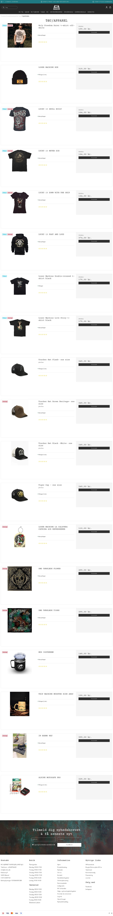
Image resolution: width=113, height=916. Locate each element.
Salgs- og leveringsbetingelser (66, 891)
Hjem (59, 864)
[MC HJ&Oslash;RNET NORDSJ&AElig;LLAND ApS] (56, 7)
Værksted (90, 12)
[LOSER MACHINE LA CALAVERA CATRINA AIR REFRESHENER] (20, 543)
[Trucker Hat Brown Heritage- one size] (20, 417)
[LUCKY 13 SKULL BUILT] (20, 125)
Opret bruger (61, 899)
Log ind (59, 896)
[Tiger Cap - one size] (20, 501)
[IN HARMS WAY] (20, 751)
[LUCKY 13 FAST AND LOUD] (20, 250)
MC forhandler (61, 888)
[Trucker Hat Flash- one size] (20, 375)
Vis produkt (94, 32)
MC (47, 12)
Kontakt (59, 875)
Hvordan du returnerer (64, 894)
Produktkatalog (62, 867)
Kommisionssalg (80, 12)
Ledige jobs (60, 886)
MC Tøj (21, 12)
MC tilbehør (35, 12)
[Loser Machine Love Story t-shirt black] (20, 334)
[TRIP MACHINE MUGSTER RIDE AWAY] (20, 710)
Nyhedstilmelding (62, 902)
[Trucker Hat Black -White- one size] (20, 459)
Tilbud (43, 12)
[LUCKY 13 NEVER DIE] (20, 167)
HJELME (27, 12)
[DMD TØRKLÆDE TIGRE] (20, 626)
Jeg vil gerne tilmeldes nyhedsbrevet (44, 844)
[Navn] (44, 839)
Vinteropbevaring (56, 12)
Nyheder (60, 870)
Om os (59, 872)
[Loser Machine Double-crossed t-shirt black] (20, 292)
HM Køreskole (68, 12)
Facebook (89, 886)
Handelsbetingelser (63, 878)
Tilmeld (69, 845)
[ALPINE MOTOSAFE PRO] (20, 793)
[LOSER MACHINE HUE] (20, 83)
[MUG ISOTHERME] (20, 668)
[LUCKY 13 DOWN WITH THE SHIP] (20, 208)
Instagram (89, 889)
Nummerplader (62, 883)
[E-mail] (69, 839)
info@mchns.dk (5, 870)
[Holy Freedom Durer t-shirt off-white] (20, 41)
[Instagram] (111, 913)
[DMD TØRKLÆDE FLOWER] (20, 584)
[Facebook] (109, 913)
